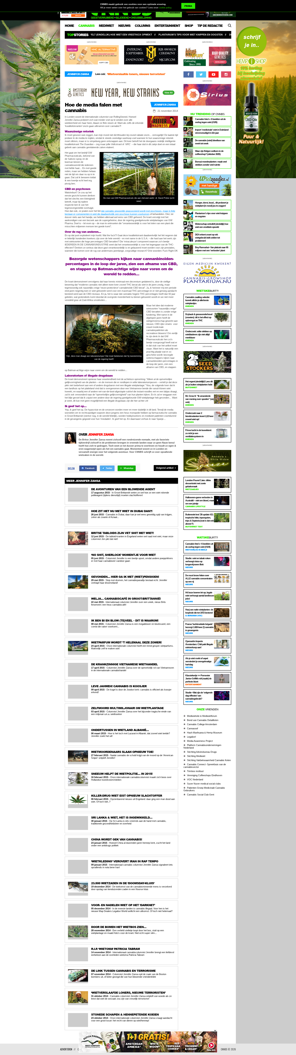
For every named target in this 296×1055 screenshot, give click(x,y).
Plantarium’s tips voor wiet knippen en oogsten (101, 34)
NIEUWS (124, 25)
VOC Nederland (195, 779)
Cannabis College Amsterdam (202, 724)
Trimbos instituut (195, 771)
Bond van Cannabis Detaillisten (202, 720)
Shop (189, 25)
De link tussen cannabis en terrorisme (133, 74)
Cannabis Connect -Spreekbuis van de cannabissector (204, 765)
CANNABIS (86, 25)
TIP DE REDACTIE (209, 25)
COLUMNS (142, 25)
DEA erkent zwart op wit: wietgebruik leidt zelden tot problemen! (184, 34)
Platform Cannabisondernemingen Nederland (202, 746)
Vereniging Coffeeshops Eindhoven (204, 775)
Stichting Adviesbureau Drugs (202, 752)
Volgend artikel (165, 468)
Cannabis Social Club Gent (200, 794)
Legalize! (191, 736)
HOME (69, 25)
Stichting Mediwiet (196, 756)
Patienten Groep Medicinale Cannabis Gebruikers (204, 789)
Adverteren (66, 1049)
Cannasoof (192, 728)
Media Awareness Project (200, 741)
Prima (188, 5)
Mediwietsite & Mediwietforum (202, 716)
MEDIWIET (106, 25)
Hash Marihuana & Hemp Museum (204, 732)
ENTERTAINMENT (167, 25)
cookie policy (165, 7)
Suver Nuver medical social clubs (204, 783)
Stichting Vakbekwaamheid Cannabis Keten (209, 760)
